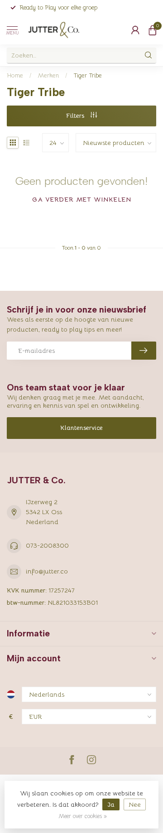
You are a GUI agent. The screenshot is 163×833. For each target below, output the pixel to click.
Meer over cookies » (82, 816)
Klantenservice (81, 428)
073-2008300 (47, 545)
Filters (76, 115)
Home (15, 75)
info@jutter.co (47, 571)
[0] (152, 30)
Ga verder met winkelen (81, 199)
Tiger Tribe (87, 75)
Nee (135, 804)
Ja (111, 804)
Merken (48, 75)
